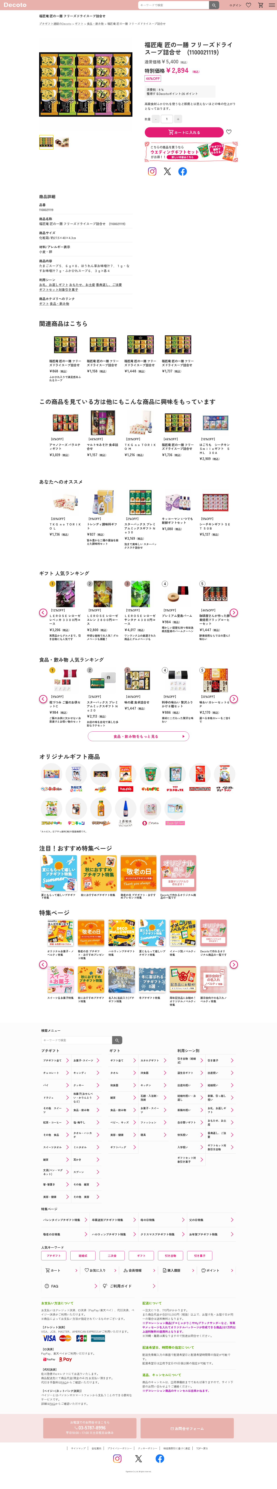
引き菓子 (199, 1256)
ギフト (44, 303)
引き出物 (170, 1256)
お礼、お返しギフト (53, 284)
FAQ (64, 1382)
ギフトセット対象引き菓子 (58, 289)
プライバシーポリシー (119, 1448)
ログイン (235, 5)
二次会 (112, 1256)
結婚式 (83, 1256)
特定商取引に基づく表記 (176, 1448)
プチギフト (54, 1256)
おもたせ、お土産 (82, 284)
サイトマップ (78, 1448)
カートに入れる (184, 132)
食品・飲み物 (59, 303)
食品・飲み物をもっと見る (136, 736)
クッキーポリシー (147, 1448)
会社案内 (96, 1448)
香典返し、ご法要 (109, 284)
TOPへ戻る (202, 1448)
